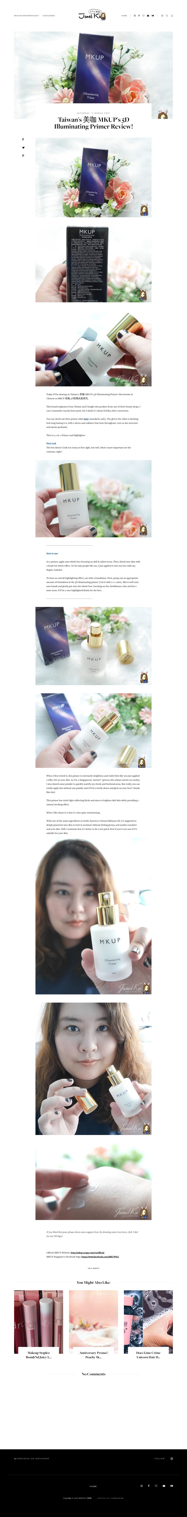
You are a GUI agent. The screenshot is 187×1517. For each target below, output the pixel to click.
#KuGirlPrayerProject (26, 16)
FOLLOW (160, 1458)
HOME (124, 16)
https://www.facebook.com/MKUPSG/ (100, 1257)
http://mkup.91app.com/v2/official (87, 1253)
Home (93, 1486)
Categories (49, 16)
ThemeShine (117, 1498)
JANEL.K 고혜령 (85, 1498)
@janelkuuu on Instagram (31, 1458)
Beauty (96, 1268)
